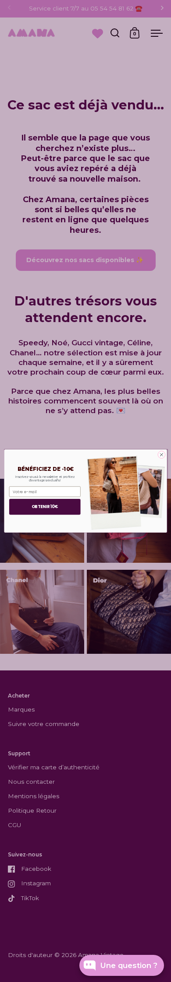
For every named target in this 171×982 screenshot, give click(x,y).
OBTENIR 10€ (45, 506)
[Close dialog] (161, 455)
